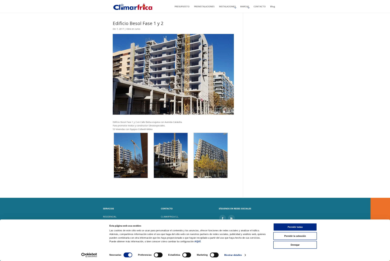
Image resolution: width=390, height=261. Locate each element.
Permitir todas (295, 227)
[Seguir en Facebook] (222, 218)
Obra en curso (133, 28)
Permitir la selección (295, 236)
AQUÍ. (197, 241)
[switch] (158, 254)
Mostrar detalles (233, 255)
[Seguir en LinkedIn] (231, 218)
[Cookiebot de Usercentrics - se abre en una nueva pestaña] (89, 255)
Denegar (295, 244)
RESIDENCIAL (110, 216)
